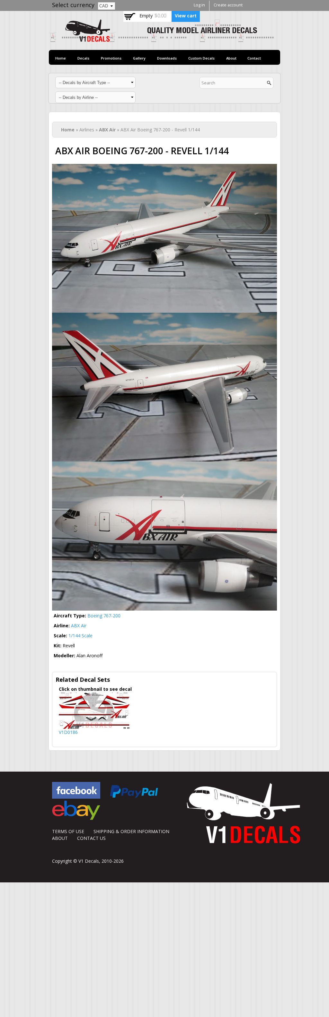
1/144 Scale (80, 635)
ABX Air (107, 130)
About (231, 58)
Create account (228, 5)
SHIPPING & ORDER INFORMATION (131, 831)
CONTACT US (91, 838)
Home (60, 58)
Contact (254, 58)
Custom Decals (201, 58)
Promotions (111, 58)
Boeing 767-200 (103, 616)
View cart (186, 16)
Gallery (139, 58)
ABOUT (60, 838)
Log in (199, 5)
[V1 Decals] (161, 38)
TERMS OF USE (68, 831)
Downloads (167, 58)
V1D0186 (68, 732)
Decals (83, 58)
